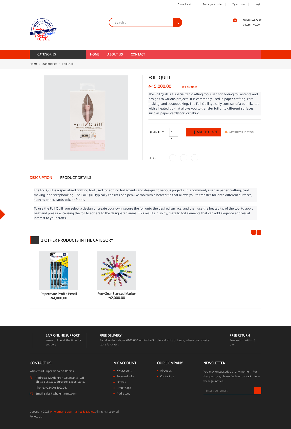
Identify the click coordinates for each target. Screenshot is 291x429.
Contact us (167, 376)
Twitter (50, 416)
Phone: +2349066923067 (52, 388)
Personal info (125, 376)
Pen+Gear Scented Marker (116, 293)
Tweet (183, 157)
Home (95, 54)
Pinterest (194, 157)
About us (115, 54)
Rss (56, 416)
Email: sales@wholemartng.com (56, 394)
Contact (138, 54)
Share (172, 157)
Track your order (212, 4)
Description (41, 178)
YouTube (61, 416)
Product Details (75, 178)
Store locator (185, 4)
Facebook (45, 416)
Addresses (123, 394)
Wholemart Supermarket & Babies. (72, 412)
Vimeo (72, 416)
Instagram (77, 416)
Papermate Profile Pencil (59, 294)
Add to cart (207, 132)
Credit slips (124, 388)
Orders (121, 382)
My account (124, 363)
